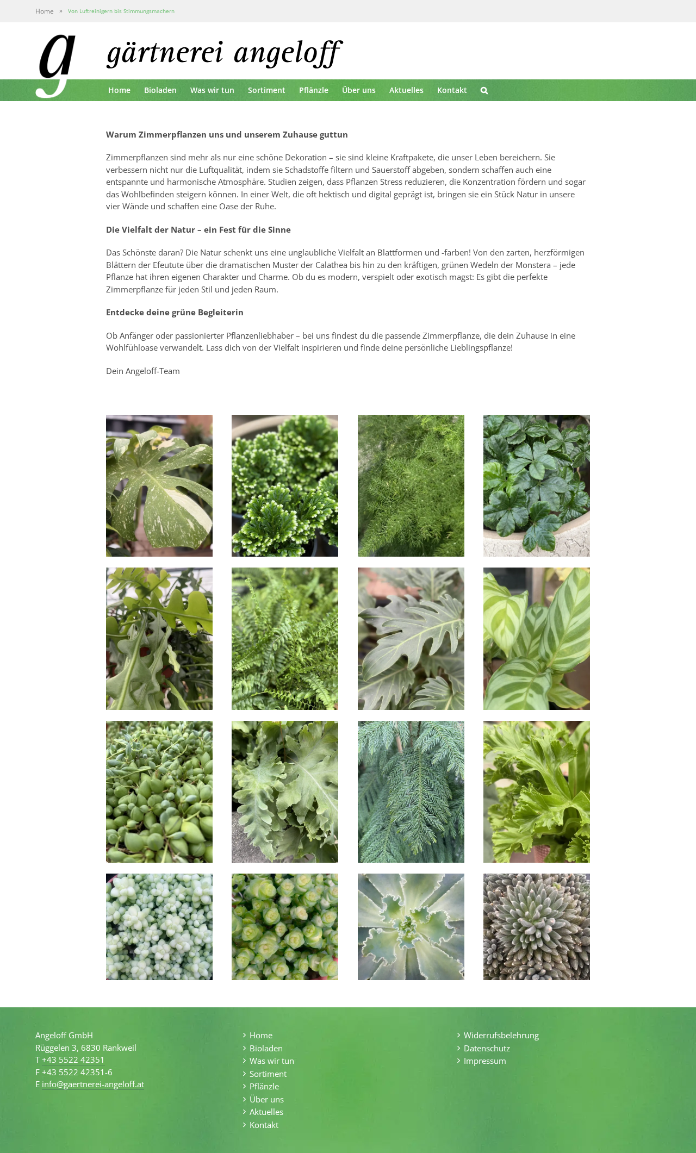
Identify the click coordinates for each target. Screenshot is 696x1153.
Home (44, 11)
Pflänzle (264, 1086)
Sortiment (268, 1073)
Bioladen (266, 1048)
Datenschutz (487, 1048)
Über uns (267, 1099)
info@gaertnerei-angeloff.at (93, 1084)
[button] (484, 90)
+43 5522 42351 (73, 1059)
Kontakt (264, 1124)
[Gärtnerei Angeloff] (55, 68)
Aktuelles (266, 1111)
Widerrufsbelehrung (501, 1035)
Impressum (485, 1060)
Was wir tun (272, 1060)
